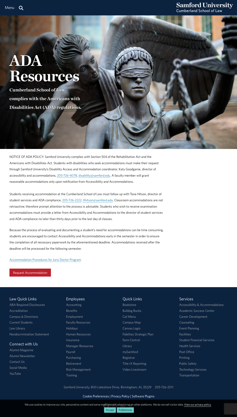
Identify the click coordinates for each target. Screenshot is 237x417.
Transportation (189, 375)
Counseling (186, 322)
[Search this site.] (21, 7)
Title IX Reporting (134, 363)
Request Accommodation (30, 272)
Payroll (70, 352)
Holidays (72, 328)
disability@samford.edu (94, 175)
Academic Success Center (196, 310)
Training (71, 375)
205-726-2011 (164, 387)
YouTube (15, 373)
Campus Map (132, 322)
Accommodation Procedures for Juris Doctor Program (45, 259)
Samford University (77, 387)
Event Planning (189, 328)
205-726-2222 (71, 200)
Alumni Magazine (21, 350)
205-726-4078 (67, 175)
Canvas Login (132, 328)
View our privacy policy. (197, 404)
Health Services (189, 346)
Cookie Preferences (96, 396)
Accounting (73, 305)
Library (127, 346)
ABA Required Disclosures (27, 305)
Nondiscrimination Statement (29, 334)
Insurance (72, 340)
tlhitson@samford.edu (98, 200)
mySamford (130, 352)
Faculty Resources (78, 322)
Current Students (21, 322)
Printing (184, 357)
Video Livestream (134, 369)
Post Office (186, 352)
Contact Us (17, 361)
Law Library (17, 328)
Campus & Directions (23, 316)
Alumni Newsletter (22, 356)
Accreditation (18, 310)
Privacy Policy (120, 396)
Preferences (125, 410)
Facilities (185, 334)
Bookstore (129, 305)
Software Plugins (143, 396)
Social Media (18, 367)
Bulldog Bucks (132, 310)
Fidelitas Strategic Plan (138, 334)
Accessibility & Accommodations (201, 305)
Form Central (131, 340)
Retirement (73, 363)
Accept (110, 410)
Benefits (71, 310)
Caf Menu (129, 316)
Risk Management (78, 369)
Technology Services (192, 369)
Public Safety (187, 363)
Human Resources (78, 334)
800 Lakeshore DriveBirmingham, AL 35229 (121, 387)
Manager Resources (79, 346)
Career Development (193, 316)
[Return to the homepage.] (204, 11)
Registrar (129, 357)
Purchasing (73, 357)
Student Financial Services (196, 340)
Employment (74, 316)
